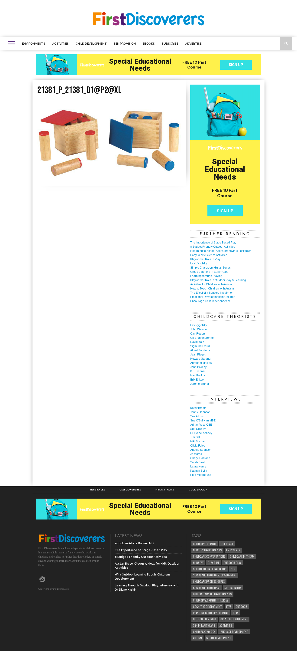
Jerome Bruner (199, 383)
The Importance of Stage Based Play (213, 242)
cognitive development (207, 606)
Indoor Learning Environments (212, 594)
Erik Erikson (197, 379)
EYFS (228, 606)
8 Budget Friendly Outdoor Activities (212, 246)
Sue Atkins (196, 416)
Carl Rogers (198, 333)
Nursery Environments (207, 550)
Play (235, 613)
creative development (234, 619)
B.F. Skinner (197, 371)
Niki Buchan (198, 441)
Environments (33, 43)
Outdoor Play (232, 563)
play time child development (211, 613)
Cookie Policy (198, 490)
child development (204, 544)
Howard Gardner (200, 358)
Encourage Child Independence (210, 301)
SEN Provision (125, 43)
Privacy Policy (164, 490)
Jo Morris (196, 454)
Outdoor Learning (204, 619)
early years (233, 550)
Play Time (213, 563)
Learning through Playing (206, 276)
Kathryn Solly (198, 470)
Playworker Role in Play (205, 259)
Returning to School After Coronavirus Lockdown (221, 251)
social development (218, 638)
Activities (60, 43)
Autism (197, 638)
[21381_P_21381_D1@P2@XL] (109, 178)
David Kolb (197, 342)
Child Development (91, 43)
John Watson (198, 329)
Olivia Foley (197, 445)
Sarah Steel (197, 462)
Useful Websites (130, 490)
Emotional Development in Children (212, 297)
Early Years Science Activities (208, 255)
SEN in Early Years (204, 625)
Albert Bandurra (200, 350)
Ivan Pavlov (197, 375)
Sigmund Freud (200, 346)
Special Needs (233, 588)
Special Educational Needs (209, 569)
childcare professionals (209, 581)
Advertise (193, 43)
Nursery (198, 563)
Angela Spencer (200, 449)
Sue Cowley (198, 429)
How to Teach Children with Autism (212, 288)
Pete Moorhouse (200, 475)
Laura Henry (198, 466)
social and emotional (206, 588)
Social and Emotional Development (215, 575)
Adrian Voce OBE (201, 424)
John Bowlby (198, 367)
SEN (233, 569)
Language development (234, 632)
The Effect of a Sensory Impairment (212, 292)
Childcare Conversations (209, 556)
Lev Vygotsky (198, 263)
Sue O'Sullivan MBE (203, 420)
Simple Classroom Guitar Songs (210, 267)
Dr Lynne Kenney (201, 433)
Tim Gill (195, 437)
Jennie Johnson (200, 412)
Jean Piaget (197, 354)
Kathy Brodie (198, 408)
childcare (227, 544)
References (97, 490)
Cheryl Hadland (200, 458)
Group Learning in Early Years (209, 271)
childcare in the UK (242, 556)
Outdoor (241, 606)
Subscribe (170, 43)
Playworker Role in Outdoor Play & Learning (218, 280)
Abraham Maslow (201, 363)
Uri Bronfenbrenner (202, 337)
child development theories (210, 600)
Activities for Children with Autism (211, 284)
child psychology (204, 632)
